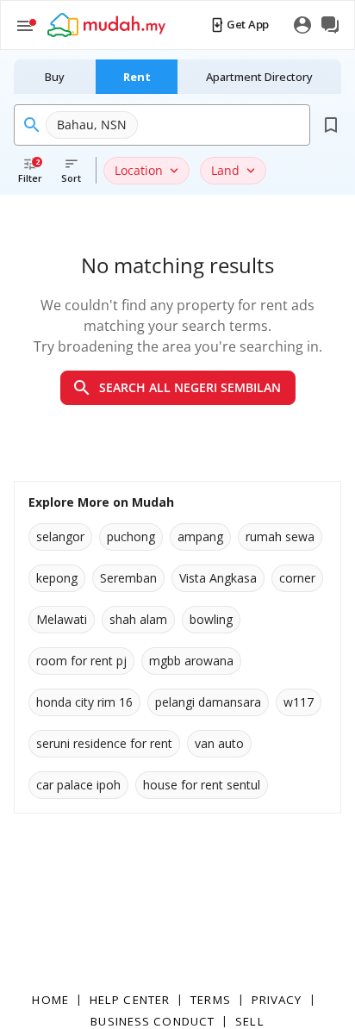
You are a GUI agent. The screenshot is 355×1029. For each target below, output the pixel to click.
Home (50, 999)
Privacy (277, 999)
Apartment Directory (259, 76)
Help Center (130, 999)
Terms (210, 999)
